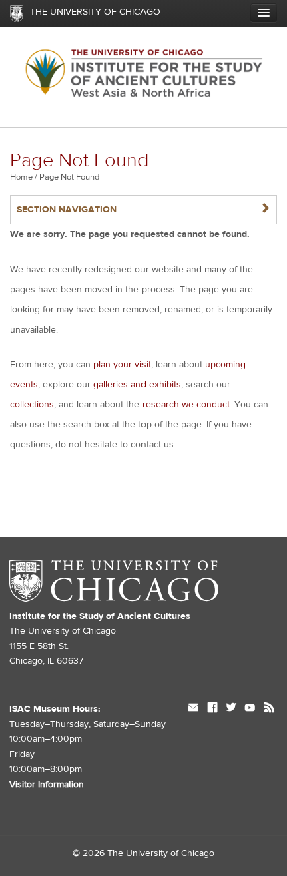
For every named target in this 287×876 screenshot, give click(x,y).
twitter (231, 709)
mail (193, 709)
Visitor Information (46, 785)
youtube (250, 709)
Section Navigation (143, 209)
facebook (212, 709)
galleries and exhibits (137, 385)
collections (32, 405)
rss (269, 709)
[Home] (143, 77)
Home (21, 177)
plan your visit (122, 365)
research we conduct (186, 405)
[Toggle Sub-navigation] (263, 12)
